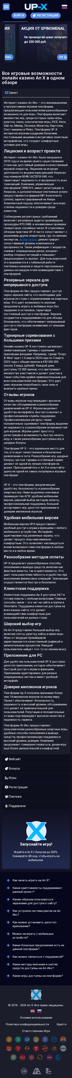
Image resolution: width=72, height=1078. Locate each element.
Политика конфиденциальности (27, 1024)
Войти (19, 15)
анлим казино (28, 239)
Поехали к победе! (36, 853)
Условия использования (36, 1017)
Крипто (62, 1024)
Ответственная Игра (36, 1031)
